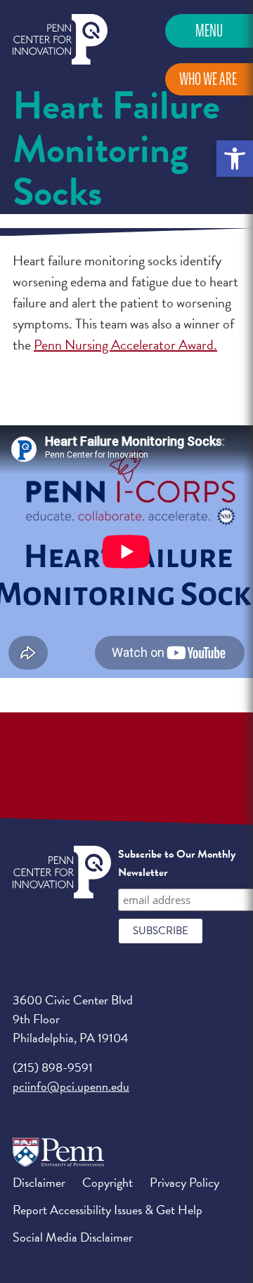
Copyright (107, 1182)
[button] (234, 158)
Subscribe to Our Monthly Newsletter (176, 863)
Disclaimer (39, 1182)
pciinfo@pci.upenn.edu (71, 1086)
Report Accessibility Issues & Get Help (107, 1209)
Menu (209, 30)
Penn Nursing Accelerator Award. (125, 344)
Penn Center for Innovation (60, 39)
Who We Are (208, 79)
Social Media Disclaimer (73, 1237)
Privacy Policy (184, 1182)
